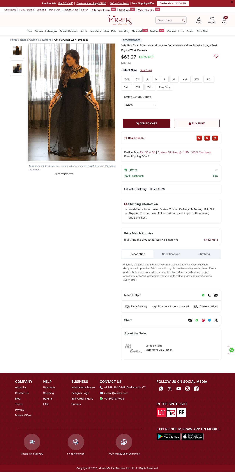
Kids (113, 31)
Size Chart (146, 70)
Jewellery (95, 31)
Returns (47, 398)
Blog (17, 398)
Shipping (48, 393)
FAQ (45, 404)
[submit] (183, 20)
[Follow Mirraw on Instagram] (187, 388)
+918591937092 (114, 398)
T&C (215, 175)
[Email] (215, 295)
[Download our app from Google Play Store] (169, 436)
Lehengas (51, 31)
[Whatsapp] (161, 388)
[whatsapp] (197, 320)
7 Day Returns (26, 9)
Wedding (124, 31)
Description (137, 253)
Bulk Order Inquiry (103, 9)
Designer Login (80, 393)
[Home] (120, 20)
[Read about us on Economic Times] (161, 412)
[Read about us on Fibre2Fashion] (181, 412)
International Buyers (83, 387)
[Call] (209, 295)
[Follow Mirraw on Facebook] (196, 388)
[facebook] (209, 320)
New (29, 31)
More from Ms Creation (159, 349)
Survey (85, 9)
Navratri (139, 31)
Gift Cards (127, 9)
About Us (20, 387)
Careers (76, 404)
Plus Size (202, 31)
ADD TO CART (148, 123)
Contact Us (10, 9)
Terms (18, 404)
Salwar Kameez (68, 31)
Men (106, 31)
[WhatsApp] (203, 295)
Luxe (181, 31)
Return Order (71, 9)
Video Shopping (148, 9)
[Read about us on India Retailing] (171, 412)
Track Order (55, 9)
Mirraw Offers (23, 415)
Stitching (41, 9)
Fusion (190, 31)
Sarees (39, 31)
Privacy (19, 409)
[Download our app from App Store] (192, 436)
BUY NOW (198, 123)
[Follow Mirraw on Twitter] (170, 388)
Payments (49, 387)
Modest (171, 31)
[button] (17, 50)
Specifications (171, 253)
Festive (157, 31)
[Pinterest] (203, 320)
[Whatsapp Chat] (231, 350)
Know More (211, 239)
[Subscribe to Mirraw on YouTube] (179, 388)
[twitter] (216, 320)
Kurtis (83, 31)
